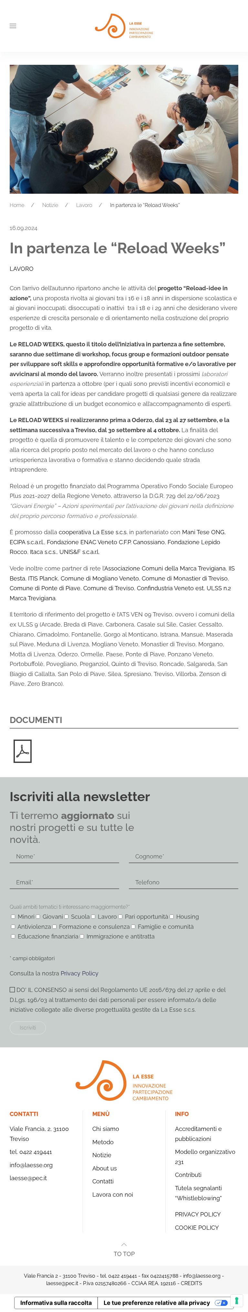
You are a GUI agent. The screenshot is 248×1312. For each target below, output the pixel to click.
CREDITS (191, 1283)
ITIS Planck (42, 578)
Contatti (103, 1181)
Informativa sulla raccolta (56, 1302)
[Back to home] (124, 26)
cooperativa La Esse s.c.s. (93, 532)
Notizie (101, 1155)
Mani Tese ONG (203, 532)
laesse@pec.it (28, 1178)
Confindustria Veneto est (170, 588)
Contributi (188, 1174)
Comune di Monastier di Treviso (185, 578)
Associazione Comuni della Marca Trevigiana (165, 568)
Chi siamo (105, 1128)
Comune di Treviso (108, 588)
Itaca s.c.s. (43, 551)
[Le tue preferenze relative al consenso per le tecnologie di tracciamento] (237, 1301)
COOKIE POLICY (197, 1227)
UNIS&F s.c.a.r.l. (79, 551)
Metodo (103, 1142)
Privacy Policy (79, 973)
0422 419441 (122, 1276)
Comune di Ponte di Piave (45, 588)
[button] (13, 26)
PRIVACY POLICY (198, 1214)
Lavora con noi (112, 1194)
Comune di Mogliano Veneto (100, 578)
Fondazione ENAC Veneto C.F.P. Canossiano (106, 542)
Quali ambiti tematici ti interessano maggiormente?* (70, 907)
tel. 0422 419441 (31, 1151)
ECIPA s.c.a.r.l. (27, 542)
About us (104, 1168)
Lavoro (22, 268)
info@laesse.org (31, 1165)
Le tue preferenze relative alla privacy (157, 1302)
